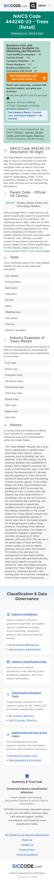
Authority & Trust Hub (27, 782)
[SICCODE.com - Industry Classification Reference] (27, 866)
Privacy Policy (27, 849)
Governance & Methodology (24, 644)
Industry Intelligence (24, 614)
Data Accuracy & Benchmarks (25, 649)
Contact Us (27, 844)
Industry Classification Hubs (29, 661)
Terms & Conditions (27, 854)
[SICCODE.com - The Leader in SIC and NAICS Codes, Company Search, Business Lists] (16, 5)
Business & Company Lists (23, 755)
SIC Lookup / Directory (21, 715)
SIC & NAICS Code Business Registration (27, 834)
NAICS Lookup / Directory (23, 720)
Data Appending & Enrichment (25, 760)
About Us (27, 839)
